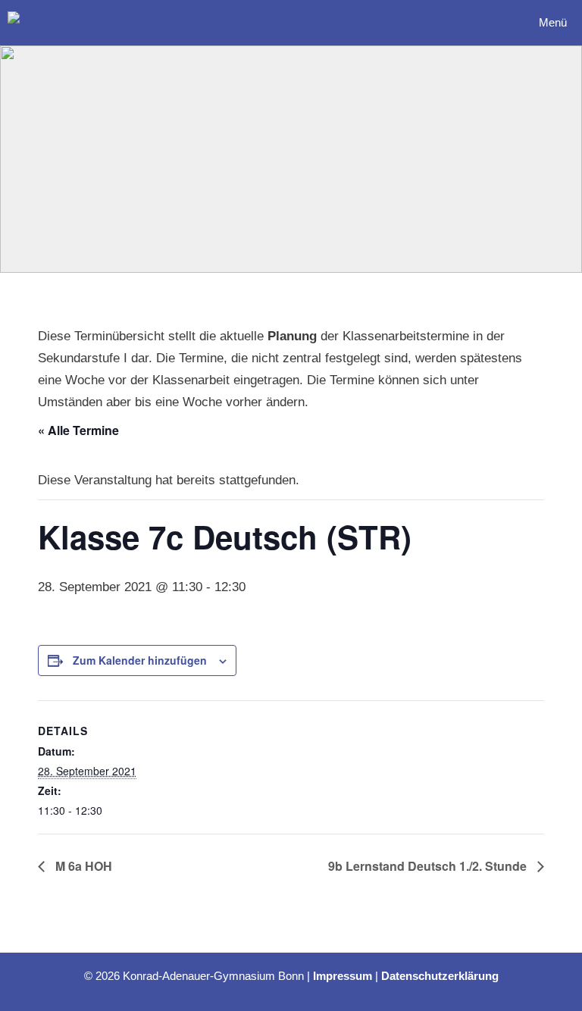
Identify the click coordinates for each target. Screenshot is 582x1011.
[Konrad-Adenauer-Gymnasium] (48, 23)
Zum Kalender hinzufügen (140, 660)
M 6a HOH (82, 866)
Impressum (342, 975)
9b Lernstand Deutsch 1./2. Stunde (429, 866)
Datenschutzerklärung (440, 975)
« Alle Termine (78, 430)
